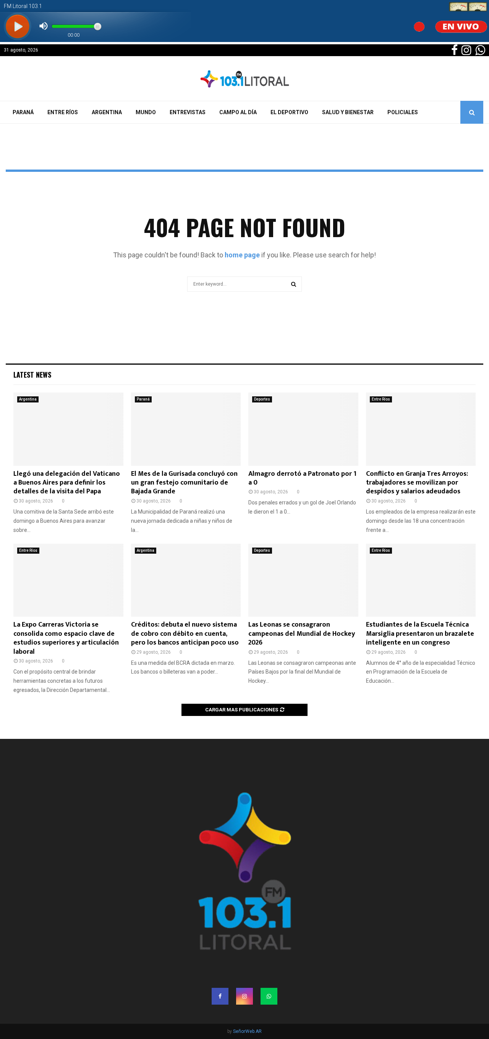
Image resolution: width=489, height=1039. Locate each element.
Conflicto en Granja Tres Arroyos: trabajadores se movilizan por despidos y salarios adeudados (417, 483)
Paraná (23, 112)
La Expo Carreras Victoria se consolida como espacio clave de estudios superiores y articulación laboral (66, 638)
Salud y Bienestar (348, 112)
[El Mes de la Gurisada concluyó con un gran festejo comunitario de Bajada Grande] (186, 429)
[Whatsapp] (269, 996)
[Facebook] (220, 996)
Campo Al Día (238, 112)
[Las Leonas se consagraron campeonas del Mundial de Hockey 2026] (303, 580)
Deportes (262, 399)
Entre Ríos (62, 112)
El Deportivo (289, 112)
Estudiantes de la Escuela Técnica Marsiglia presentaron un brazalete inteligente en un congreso (420, 633)
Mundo (146, 112)
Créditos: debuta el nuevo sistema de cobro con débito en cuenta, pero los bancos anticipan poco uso (185, 633)
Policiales (402, 112)
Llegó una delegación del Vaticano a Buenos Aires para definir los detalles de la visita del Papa (66, 483)
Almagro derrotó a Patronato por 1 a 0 (302, 478)
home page (242, 255)
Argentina (107, 112)
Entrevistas (188, 112)
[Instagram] (244, 996)
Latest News (32, 375)
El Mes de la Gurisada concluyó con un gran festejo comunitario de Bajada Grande (184, 483)
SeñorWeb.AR (247, 1031)
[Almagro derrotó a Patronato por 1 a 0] (303, 429)
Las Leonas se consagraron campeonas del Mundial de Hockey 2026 (301, 633)
